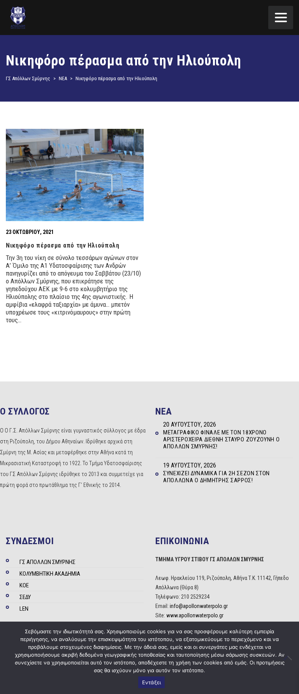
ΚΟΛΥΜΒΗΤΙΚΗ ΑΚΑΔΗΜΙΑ (49, 573)
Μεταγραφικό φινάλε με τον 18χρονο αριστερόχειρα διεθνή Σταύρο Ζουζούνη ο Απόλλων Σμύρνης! (221, 439)
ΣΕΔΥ (25, 597)
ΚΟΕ (24, 585)
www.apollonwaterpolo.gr (194, 615)
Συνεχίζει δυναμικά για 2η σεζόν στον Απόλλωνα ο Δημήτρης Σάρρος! (216, 477)
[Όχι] (289, 658)
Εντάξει (151, 682)
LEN (23, 608)
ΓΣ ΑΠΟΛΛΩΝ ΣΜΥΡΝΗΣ (47, 562)
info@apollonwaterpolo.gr (199, 606)
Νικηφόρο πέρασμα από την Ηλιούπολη (63, 245)
